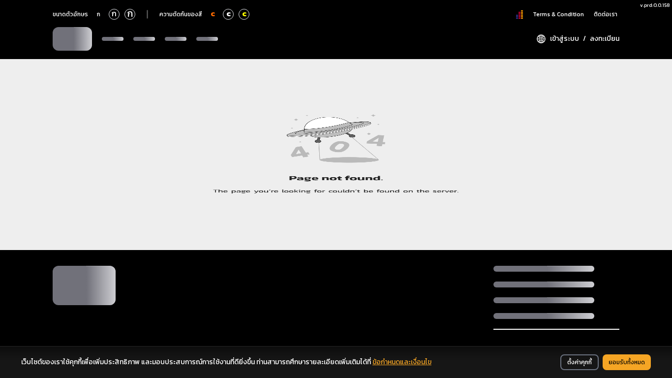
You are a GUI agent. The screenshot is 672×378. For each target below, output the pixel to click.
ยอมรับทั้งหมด (627, 362)
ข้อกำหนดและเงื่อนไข (401, 362)
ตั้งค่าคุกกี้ (579, 362)
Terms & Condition (558, 14)
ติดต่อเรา (605, 14)
